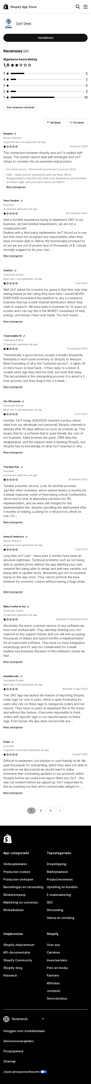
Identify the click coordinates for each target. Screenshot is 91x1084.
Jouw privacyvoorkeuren (21, 1071)
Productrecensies (60, 879)
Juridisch (53, 991)
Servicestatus (57, 998)
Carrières (53, 952)
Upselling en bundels (62, 887)
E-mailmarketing (59, 895)
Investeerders (57, 960)
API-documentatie (16, 952)
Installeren (45, 37)
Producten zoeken (16, 872)
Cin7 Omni (23, 23)
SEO (50, 902)
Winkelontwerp (14, 895)
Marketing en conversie (20, 902)
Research (10, 975)
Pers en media (57, 968)
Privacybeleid (13, 1051)
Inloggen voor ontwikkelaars (24, 1031)
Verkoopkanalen (15, 864)
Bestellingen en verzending (23, 887)
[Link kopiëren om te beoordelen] (15, 134)
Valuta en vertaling (60, 918)
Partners (53, 975)
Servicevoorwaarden (18, 1041)
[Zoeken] (78, 7)
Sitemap (9, 1061)
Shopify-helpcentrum (18, 945)
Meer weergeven (16, 187)
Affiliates (53, 983)
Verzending (55, 910)
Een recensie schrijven (20, 107)
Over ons (53, 945)
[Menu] (85, 7)
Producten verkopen (18, 879)
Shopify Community (17, 960)
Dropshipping (56, 864)
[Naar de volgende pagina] (60, 810)
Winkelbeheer (13, 910)
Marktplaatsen (57, 872)
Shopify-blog (12, 968)
